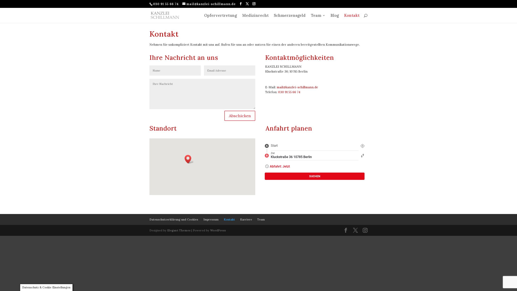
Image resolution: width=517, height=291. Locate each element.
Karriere (246, 219)
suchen (314, 176)
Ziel (273, 153)
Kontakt (351, 16)
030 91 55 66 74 (289, 92)
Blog (335, 16)
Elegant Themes (178, 230)
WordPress (218, 230)
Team (316, 16)
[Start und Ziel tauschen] (362, 155)
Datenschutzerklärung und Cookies (173, 219)
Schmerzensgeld (290, 16)
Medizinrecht (255, 16)
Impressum (211, 219)
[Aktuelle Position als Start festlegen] (362, 145)
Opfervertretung (220, 16)
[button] (189, 159)
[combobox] (314, 146)
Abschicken (240, 115)
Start (274, 146)
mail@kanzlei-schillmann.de (297, 87)
